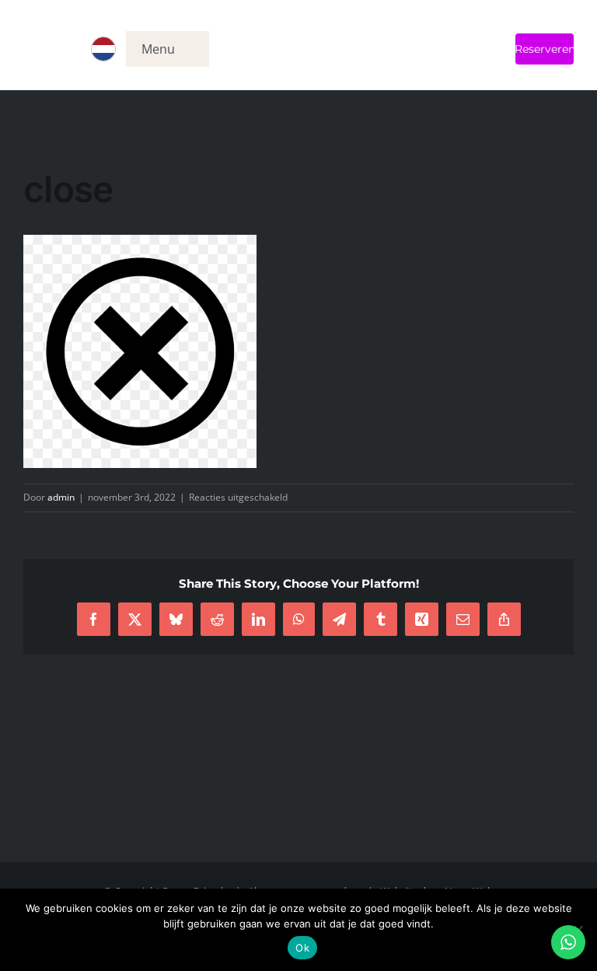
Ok (302, 947)
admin (61, 497)
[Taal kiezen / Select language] (103, 49)
